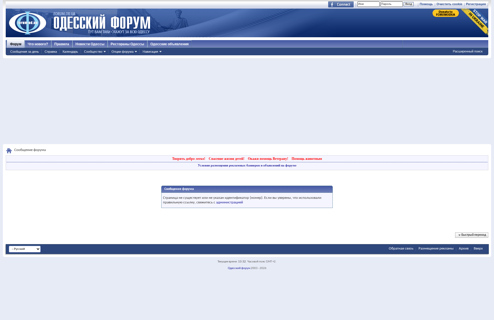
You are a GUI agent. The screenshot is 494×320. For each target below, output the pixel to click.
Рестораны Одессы (127, 44)
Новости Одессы (89, 44)
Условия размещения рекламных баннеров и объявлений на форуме (247, 165)
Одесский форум (239, 268)
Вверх (478, 248)
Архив (464, 248)
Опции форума (122, 51)
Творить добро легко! (188, 159)
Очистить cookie (449, 4)
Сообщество (93, 51)
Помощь (426, 4)
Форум (15, 44)
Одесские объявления (169, 44)
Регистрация (476, 4)
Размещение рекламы (436, 248)
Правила (61, 44)
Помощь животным (307, 159)
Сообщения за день (24, 51)
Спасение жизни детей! (226, 159)
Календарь (70, 51)
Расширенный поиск (468, 51)
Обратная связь (401, 248)
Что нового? (38, 44)
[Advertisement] (247, 101)
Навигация (150, 51)
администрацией (229, 202)
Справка (51, 51)
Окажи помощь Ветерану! (268, 159)
